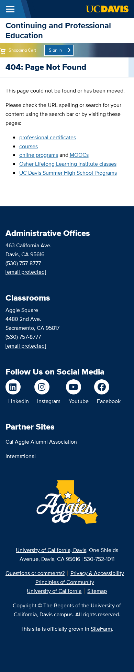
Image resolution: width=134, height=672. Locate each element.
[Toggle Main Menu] (10, 9)
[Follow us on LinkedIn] (17, 386)
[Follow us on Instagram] (47, 386)
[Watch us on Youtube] (77, 386)
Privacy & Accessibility (97, 573)
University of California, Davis (51, 550)
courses (28, 146)
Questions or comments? (35, 573)
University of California (54, 591)
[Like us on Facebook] (107, 386)
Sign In (55, 50)
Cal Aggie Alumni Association (41, 442)
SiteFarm (101, 629)
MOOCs (79, 155)
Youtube (79, 401)
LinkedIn (18, 401)
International (20, 456)
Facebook (109, 401)
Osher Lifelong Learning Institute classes (67, 164)
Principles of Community (64, 582)
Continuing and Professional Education (58, 30)
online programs (38, 155)
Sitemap (97, 591)
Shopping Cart (22, 50)
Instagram (48, 401)
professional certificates (47, 137)
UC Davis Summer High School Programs (68, 173)
